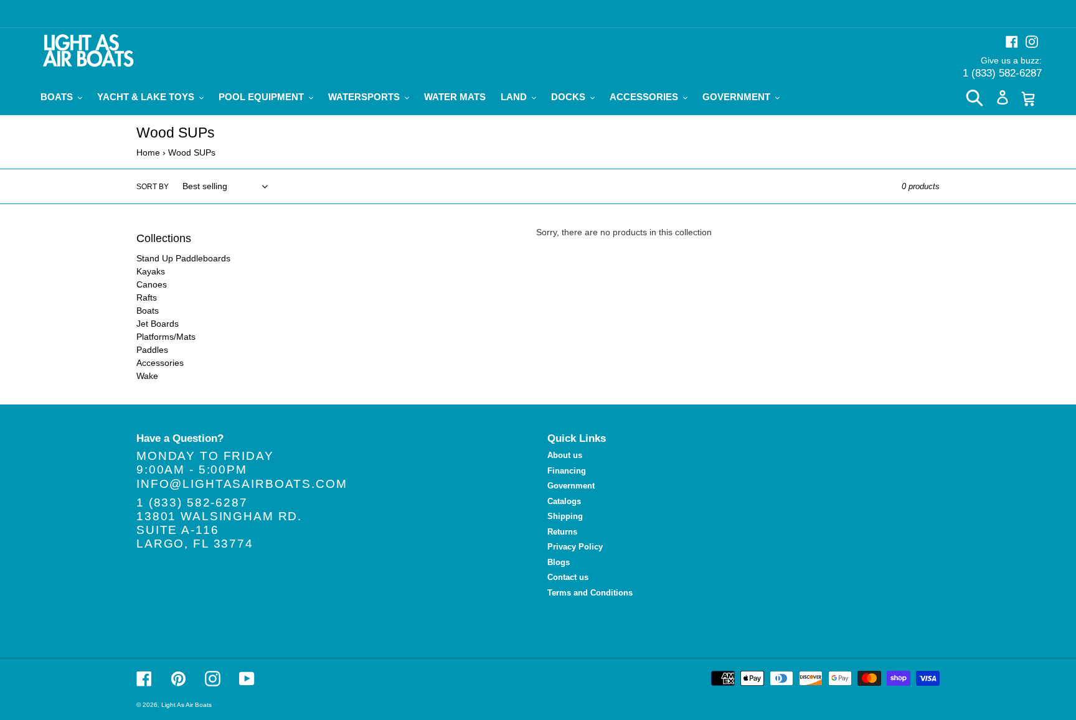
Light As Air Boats (186, 704)
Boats (147, 311)
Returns (562, 531)
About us (564, 455)
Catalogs (564, 501)
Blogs (558, 562)
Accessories (160, 363)
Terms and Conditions (590, 592)
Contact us (567, 577)
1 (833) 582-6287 (1002, 73)
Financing (566, 470)
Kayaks (150, 271)
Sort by (152, 186)
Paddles (152, 350)
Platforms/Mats (166, 337)
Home (148, 152)
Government (571, 485)
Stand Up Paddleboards (183, 258)
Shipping (565, 516)
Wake (147, 376)
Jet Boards (157, 324)
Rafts (146, 297)
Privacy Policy (575, 546)
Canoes (151, 284)
